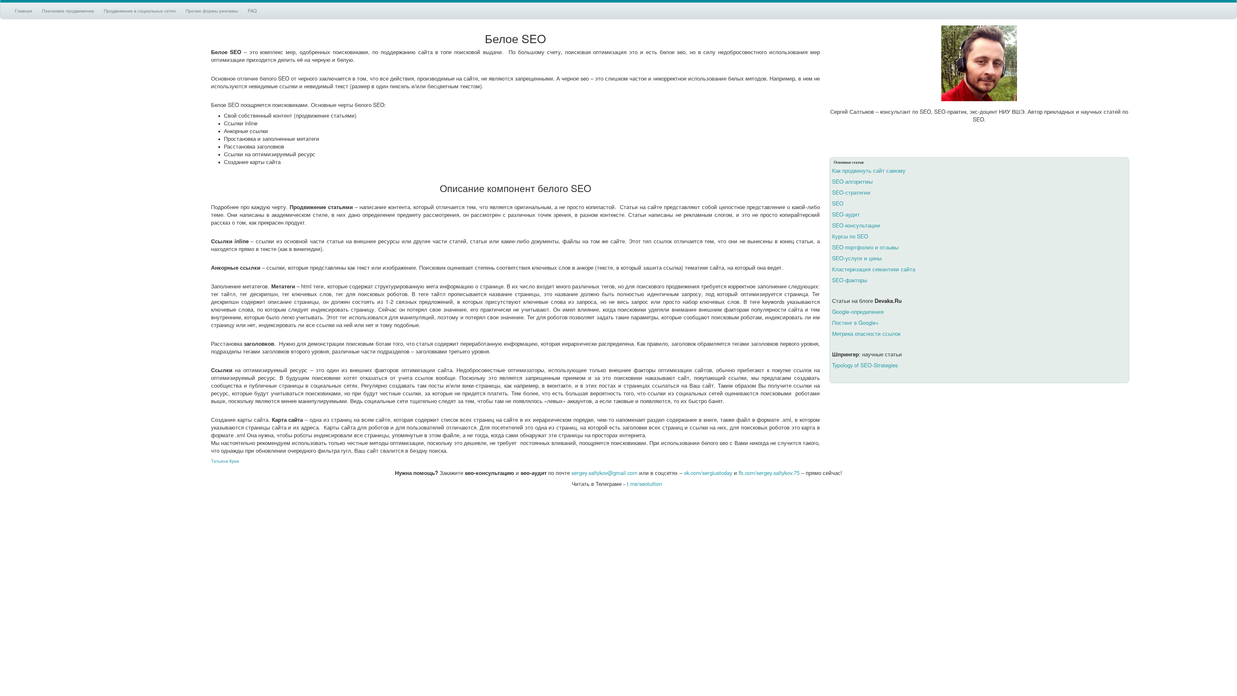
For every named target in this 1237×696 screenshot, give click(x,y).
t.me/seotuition (644, 484)
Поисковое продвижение (68, 10)
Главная (23, 10)
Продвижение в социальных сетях (140, 10)
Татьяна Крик (225, 461)
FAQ (252, 10)
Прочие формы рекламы (212, 10)
